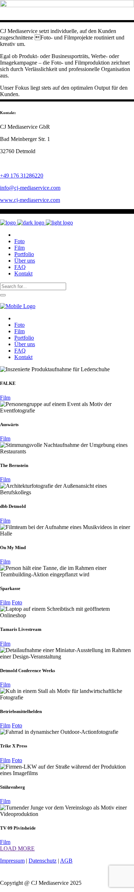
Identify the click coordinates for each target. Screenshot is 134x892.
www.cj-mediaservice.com (30, 200)
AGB (66, 861)
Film (5, 398)
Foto (17, 602)
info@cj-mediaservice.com (30, 188)
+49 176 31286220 (21, 176)
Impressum (12, 861)
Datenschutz (42, 861)
